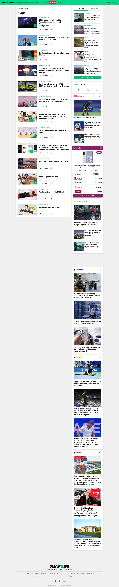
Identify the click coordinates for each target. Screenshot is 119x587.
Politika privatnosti (80, 577)
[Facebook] (78, 90)
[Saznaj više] (100, 96)
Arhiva (87, 577)
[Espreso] (89, 573)
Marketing (32, 577)
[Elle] (66, 573)
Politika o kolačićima (68, 577)
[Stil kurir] (78, 573)
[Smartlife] (7, 2)
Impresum (39, 577)
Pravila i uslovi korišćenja (55, 577)
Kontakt (45, 577)
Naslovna (20, 8)
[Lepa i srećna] (43, 573)
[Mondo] (30, 573)
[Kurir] (37, 573)
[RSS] (96, 90)
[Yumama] (51, 573)
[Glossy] (83, 573)
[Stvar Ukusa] (60, 573)
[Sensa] (73, 573)
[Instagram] (87, 90)
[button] (44, 29)
